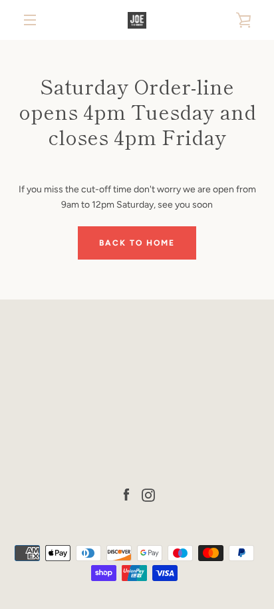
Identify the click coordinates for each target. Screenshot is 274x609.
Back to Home (137, 243)
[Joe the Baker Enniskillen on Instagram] (148, 494)
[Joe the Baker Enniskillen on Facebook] (126, 494)
